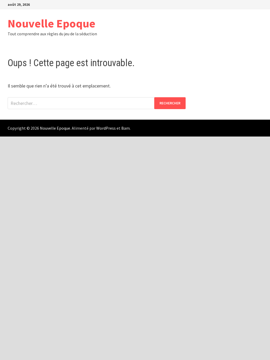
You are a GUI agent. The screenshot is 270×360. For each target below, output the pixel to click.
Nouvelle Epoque (51, 23)
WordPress (106, 128)
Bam (125, 128)
